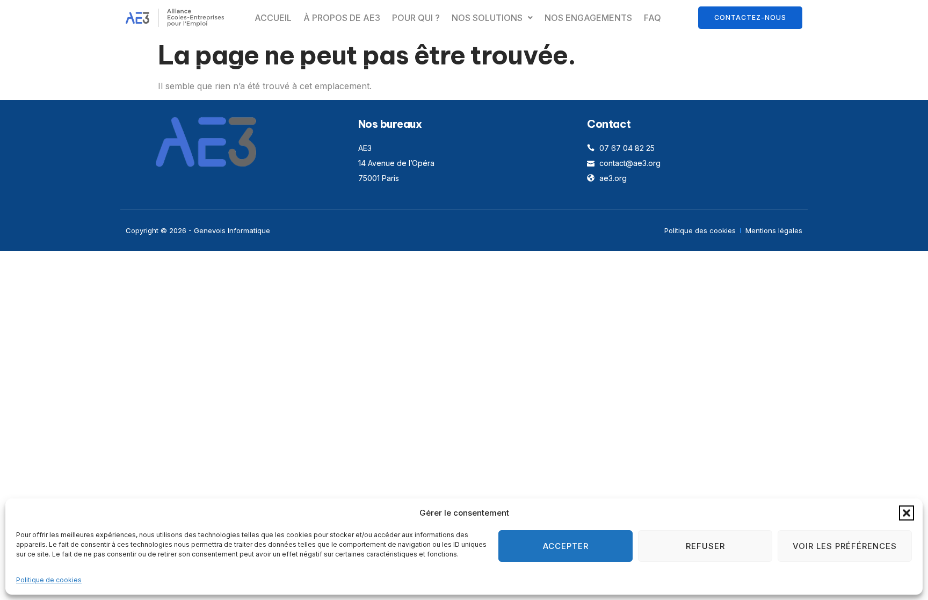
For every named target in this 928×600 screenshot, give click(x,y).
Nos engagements (588, 17)
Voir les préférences (845, 546)
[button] (906, 513)
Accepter (566, 546)
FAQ (652, 17)
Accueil (273, 17)
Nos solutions (487, 17)
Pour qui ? (416, 17)
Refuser (705, 546)
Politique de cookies (49, 580)
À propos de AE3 (341, 17)
